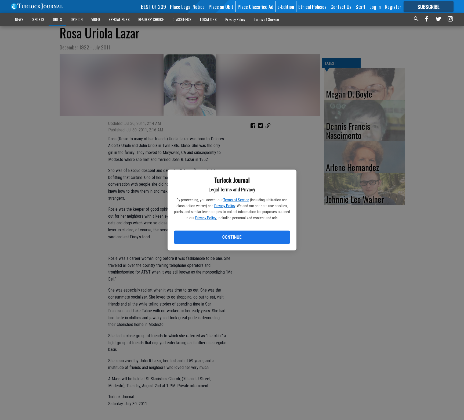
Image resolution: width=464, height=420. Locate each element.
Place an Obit (221, 6)
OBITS (57, 19)
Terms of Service (236, 200)
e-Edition (285, 6)
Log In (375, 6)
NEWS (19, 19)
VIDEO (95, 19)
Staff (360, 6)
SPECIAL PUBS (119, 19)
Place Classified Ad (255, 6)
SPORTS (38, 19)
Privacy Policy (224, 206)
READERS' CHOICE (151, 19)
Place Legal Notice (187, 6)
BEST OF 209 (153, 6)
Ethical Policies (312, 6)
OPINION (77, 19)
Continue (231, 237)
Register (393, 6)
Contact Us (341, 6)
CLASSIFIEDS (181, 19)
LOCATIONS (208, 19)
